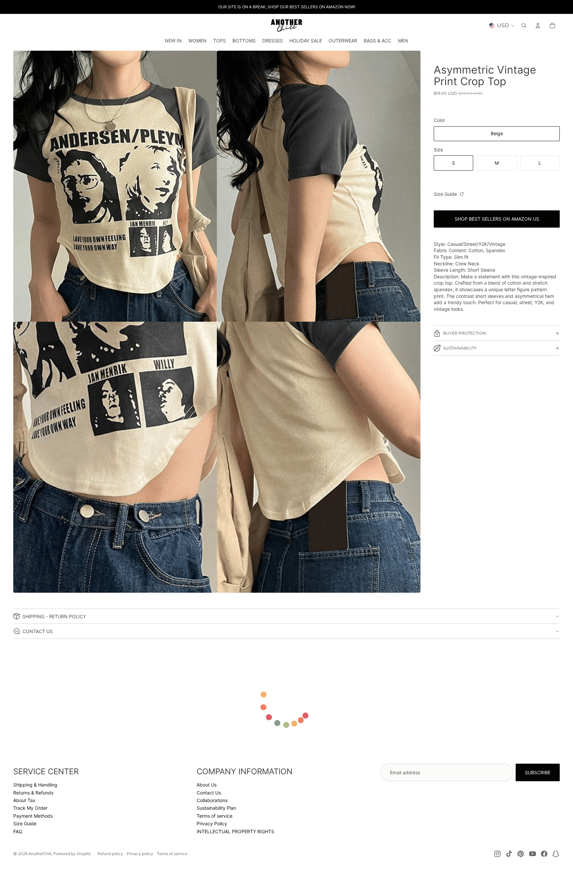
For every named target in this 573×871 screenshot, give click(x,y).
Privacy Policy (212, 823)
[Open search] (524, 25)
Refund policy (110, 853)
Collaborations (212, 800)
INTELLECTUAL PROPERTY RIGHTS (235, 831)
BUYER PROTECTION (464, 333)
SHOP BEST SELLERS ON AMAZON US (497, 219)
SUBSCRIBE (537, 772)
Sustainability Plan (216, 808)
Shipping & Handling (35, 785)
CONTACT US (38, 631)
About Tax (24, 800)
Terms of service (214, 816)
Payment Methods (33, 816)
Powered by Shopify (72, 853)
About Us (207, 785)
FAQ (17, 831)
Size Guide (446, 194)
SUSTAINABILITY (460, 348)
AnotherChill (40, 853)
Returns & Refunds (33, 792)
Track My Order (30, 808)
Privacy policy (140, 853)
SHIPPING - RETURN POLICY (54, 616)
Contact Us (209, 792)
